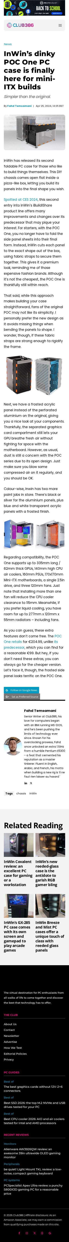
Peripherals (12, 1164)
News (8, 44)
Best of (9, 1081)
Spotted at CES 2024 (21, 199)
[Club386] (20, 25)
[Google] (50, 1233)
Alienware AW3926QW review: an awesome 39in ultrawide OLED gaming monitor (32, 1153)
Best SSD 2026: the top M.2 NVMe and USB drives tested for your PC (34, 1105)
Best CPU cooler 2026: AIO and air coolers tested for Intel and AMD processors (34, 1121)
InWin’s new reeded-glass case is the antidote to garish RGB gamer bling (46, 873)
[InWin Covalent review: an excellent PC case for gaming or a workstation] (19, 845)
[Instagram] (27, 1233)
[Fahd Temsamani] (13, 746)
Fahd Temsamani (19, 106)
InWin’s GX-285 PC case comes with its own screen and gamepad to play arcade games (17, 936)
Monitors (10, 1144)
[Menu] (60, 25)
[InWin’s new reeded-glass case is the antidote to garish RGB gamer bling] (50, 845)
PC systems (12, 1180)
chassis (21, 793)
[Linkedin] (25, 782)
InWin (33, 793)
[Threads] (42, 1233)
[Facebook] (19, 1233)
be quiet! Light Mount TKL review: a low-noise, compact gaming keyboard (33, 1171)
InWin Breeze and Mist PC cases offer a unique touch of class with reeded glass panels (49, 936)
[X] (31, 782)
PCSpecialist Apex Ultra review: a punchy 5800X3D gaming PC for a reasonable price (33, 1189)
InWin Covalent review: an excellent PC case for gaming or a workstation (18, 873)
